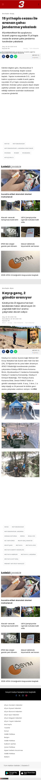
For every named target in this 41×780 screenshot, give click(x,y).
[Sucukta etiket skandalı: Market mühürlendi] (20, 180)
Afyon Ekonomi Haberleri (13, 712)
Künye (6, 731)
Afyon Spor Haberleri (11, 715)
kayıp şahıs (9, 545)
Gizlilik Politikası (9, 734)
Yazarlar (7, 728)
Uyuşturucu (9, 157)
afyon (7, 144)
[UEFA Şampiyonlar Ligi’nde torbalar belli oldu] (30, 207)
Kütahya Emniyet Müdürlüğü (14, 550)
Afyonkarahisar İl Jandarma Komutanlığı (19, 148)
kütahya (19, 545)
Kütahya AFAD (31, 545)
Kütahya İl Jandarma (29, 554)
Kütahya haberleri (11, 554)
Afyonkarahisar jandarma (14, 531)
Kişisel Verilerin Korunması (13, 750)
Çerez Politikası (9, 747)
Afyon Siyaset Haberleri (12, 708)
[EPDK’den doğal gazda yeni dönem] (10, 234)
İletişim (6, 737)
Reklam (7, 757)
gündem (8, 153)
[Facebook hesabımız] (16, 695)
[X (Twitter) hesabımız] (19, 695)
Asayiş (25, 48)
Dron (23, 536)
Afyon (4, 323)
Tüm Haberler (34, 48)
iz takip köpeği (10, 541)
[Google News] (35, 57)
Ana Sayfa (8, 724)
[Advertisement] (20, 119)
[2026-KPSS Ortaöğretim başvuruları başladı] (20, 261)
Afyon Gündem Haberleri (13, 705)
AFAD (7, 527)
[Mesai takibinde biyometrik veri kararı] (30, 234)
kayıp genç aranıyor (25, 541)
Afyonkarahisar (19, 144)
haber (17, 153)
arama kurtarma (11, 536)
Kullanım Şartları (10, 744)
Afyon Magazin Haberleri (13, 718)
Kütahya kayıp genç (11, 559)
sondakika (26, 153)
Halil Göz (32, 536)
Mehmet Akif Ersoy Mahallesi (14, 564)
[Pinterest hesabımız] (26, 695)
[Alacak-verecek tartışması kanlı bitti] (10, 207)
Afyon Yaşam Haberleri (12, 721)
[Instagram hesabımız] (23, 695)
